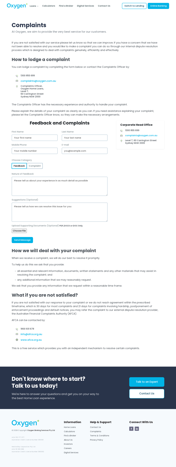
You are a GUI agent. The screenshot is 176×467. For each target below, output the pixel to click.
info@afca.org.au (31, 334)
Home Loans (70, 427)
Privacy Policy (96, 439)
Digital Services (85, 5)
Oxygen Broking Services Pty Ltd (41, 430)
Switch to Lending (134, 5)
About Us (68, 439)
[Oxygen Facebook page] (131, 429)
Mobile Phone (19, 144)
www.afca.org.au (31, 340)
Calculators (48, 5)
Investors (68, 444)
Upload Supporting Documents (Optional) (47, 225)
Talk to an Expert (147, 382)
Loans (33, 6)
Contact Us (104, 5)
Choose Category (22, 160)
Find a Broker (66, 5)
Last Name (68, 131)
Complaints (95, 431)
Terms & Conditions (99, 435)
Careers (68, 448)
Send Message (22, 240)
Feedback (19, 165)
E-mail (65, 144)
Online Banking (158, 5)
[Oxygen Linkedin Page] (137, 429)
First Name (18, 131)
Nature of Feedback (23, 173)
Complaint (35, 165)
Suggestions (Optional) (25, 199)
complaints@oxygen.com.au (38, 81)
